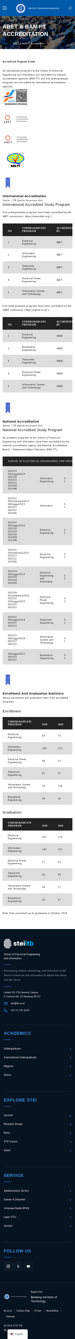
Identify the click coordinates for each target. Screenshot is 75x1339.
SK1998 (12, 488)
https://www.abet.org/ (37, 216)
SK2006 (12, 513)
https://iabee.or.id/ (36, 309)
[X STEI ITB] (18, 1266)
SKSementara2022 (18, 501)
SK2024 (12, 571)
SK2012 (12, 510)
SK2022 (12, 498)
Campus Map (23, 1310)
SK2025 (12, 471)
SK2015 (12, 479)
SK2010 (12, 534)
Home (6, 43)
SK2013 (12, 607)
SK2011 (12, 482)
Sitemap (10, 1316)
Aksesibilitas (52, 1310)
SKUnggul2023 (16, 574)
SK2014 (12, 580)
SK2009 (12, 582)
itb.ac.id (8, 1310)
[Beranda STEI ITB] (18, 944)
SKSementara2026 (18, 595)
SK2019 (12, 577)
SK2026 (12, 592)
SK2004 (12, 485)
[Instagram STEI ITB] (8, 1266)
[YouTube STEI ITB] (28, 1266)
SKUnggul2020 (16, 473)
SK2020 (12, 476)
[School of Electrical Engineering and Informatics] (37, 8)
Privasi (38, 1310)
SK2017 (12, 507)
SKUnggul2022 (16, 504)
